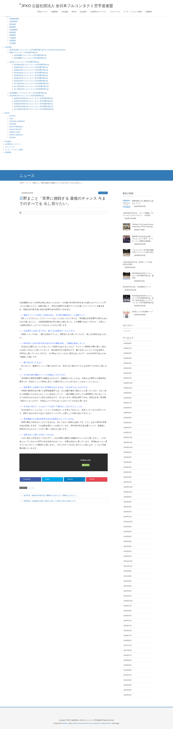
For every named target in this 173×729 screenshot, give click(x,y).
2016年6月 (128, 660)
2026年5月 (128, 358)
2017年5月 (128, 650)
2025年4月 (128, 418)
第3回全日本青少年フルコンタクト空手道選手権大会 (33, 104)
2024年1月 (128, 482)
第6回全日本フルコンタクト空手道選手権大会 (31, 75)
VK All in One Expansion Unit (93, 723)
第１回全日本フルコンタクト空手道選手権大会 (31, 89)
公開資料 (8, 152)
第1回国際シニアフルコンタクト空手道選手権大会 (28, 93)
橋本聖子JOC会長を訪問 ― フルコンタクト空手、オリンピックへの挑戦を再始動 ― (143, 238)
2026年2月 (128, 373)
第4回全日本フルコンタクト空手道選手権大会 (31, 81)
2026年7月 (128, 348)
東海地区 (12, 32)
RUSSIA (12, 137)
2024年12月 (128, 437)
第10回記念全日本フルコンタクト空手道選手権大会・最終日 (143, 275)
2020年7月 (128, 606)
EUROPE (12, 124)
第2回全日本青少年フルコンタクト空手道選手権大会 (33, 106)
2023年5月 (128, 497)
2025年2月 (128, 427)
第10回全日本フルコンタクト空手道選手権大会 (31, 65)
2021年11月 (128, 566)
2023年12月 (128, 487)
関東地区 (12, 27)
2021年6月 (128, 576)
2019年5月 (128, 630)
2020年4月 (128, 611)
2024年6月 (128, 457)
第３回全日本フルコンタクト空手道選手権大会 (31, 83)
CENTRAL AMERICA (17, 121)
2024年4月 (128, 467)
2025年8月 (128, 398)
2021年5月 (128, 581)
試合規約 (8, 141)
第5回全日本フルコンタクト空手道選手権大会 (31, 78)
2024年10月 (128, 447)
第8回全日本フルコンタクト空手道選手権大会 (31, 70)
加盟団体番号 (14, 19)
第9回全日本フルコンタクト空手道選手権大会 (31, 67)
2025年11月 (128, 388)
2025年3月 (128, 423)
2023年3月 (128, 507)
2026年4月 (128, 363)
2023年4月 (128, 502)
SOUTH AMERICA (16, 127)
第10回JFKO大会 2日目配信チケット (137, 287)
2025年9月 (128, 393)
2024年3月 (128, 472)
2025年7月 (128, 403)
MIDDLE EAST (14, 132)
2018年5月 (128, 640)
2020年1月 (128, 620)
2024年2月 (128, 477)
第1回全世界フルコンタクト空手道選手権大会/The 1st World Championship (37, 50)
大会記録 (8, 47)
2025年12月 (128, 383)
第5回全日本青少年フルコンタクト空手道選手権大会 (33, 98)
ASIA (11, 119)
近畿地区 (12, 35)
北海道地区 (13, 21)
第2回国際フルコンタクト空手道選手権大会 (30, 55)
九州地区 (12, 43)
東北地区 (12, 24)
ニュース (103, 193)
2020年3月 (128, 616)
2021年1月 (128, 596)
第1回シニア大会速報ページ (142, 312)
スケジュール (10, 147)
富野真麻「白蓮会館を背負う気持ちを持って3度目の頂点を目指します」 (50, 501)
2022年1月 (128, 556)
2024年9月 (128, 452)
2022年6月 (128, 531)
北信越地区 (13, 30)
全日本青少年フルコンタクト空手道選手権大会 (26, 96)
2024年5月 (128, 462)
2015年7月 (128, 675)
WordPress (65, 723)
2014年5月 (128, 690)
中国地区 (12, 38)
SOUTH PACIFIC (15, 129)
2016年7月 (128, 655)
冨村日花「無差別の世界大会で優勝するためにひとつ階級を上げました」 (51, 495)
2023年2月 (128, 512)
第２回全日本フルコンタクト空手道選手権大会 (31, 86)
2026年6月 (128, 353)
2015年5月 (128, 680)
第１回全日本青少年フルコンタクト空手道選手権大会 (34, 109)
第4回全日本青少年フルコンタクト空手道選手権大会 (33, 101)
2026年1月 (128, 378)
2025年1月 (128, 432)
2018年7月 (128, 635)
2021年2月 (128, 591)
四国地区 (12, 40)
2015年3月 (128, 685)
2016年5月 (128, 665)
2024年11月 (128, 442)
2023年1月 (128, 517)
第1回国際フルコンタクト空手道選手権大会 (30, 58)
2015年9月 (128, 670)
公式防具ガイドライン (13, 144)
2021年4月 (128, 586)
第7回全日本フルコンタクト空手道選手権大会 (31, 73)
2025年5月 (128, 413)
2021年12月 (128, 561)
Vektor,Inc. (108, 723)
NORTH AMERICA (16, 135)
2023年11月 (128, 492)
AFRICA (12, 116)
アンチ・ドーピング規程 (14, 150)
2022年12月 (128, 522)
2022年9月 (128, 527)
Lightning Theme (77, 723)
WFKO (7, 113)
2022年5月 (128, 536)
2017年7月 (128, 645)
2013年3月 (128, 695)
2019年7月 (128, 626)
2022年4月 (128, 541)
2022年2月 (128, 551)
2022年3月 (128, 546)
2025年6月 (128, 408)
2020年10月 (128, 601)
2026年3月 (128, 368)
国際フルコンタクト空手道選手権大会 (23, 52)
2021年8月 (128, 571)
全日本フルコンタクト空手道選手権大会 (24, 62)
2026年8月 (128, 343)
